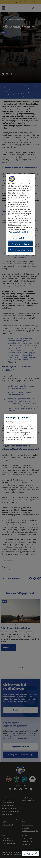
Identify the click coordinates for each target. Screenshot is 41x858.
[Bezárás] (35, 415)
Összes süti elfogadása (20, 250)
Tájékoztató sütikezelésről (19, 232)
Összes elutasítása (20, 244)
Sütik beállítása (20, 238)
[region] (20, 214)
